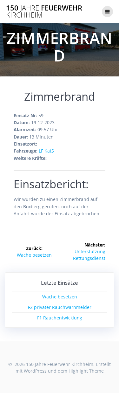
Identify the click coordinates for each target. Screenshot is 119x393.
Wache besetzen (59, 297)
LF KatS (46, 151)
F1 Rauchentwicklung (59, 318)
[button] (13, 20)
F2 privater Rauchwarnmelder (59, 307)
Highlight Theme (86, 371)
